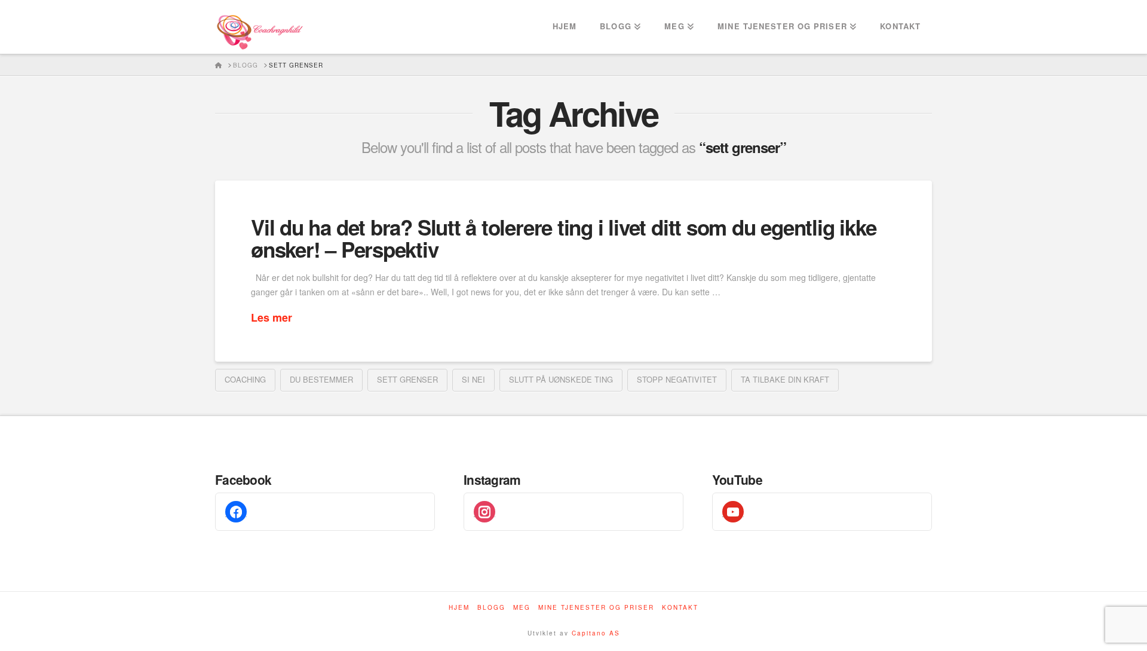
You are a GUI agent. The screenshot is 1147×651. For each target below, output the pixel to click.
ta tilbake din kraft (785, 379)
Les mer (271, 317)
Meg (521, 608)
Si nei (473, 379)
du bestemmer (321, 379)
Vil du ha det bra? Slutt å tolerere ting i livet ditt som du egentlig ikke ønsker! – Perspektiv (563, 238)
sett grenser (407, 379)
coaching (245, 379)
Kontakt (680, 608)
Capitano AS (596, 633)
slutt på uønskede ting (561, 379)
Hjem (459, 608)
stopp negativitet (677, 379)
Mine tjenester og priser (596, 608)
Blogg (491, 608)
